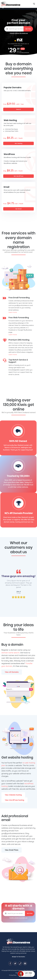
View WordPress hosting (14, 800)
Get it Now (28, 29)
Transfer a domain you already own (19, 33)
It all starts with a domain (18, 907)
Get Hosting (18, 143)
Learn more (13, 312)
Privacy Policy (12, 975)
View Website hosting (13, 795)
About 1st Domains (18, 957)
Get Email (18, 209)
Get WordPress (18, 176)
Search (18, 109)
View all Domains (11, 672)
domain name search (10, 652)
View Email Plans (11, 850)
